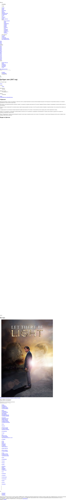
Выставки (4, 66)
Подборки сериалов (5, 415)
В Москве (4, 405)
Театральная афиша (5, 455)
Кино (3, 9)
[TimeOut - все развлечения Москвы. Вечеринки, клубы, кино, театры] (2, 1)
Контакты (6, 32)
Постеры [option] (11, 97)
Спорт (3, 15)
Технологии (4, 478)
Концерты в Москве (5, 429)
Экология (5, 30)
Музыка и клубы (5, 13)
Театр (5, 21)
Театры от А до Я (5, 454)
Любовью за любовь (13, 397)
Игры (5, 22)
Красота (3, 12)
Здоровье (3, 439)
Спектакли (4, 65)
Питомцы (6, 27)
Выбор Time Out (5, 18)
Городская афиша (5, 408)
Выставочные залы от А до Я (7, 437)
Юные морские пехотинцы (4, 397)
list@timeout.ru (25, 498)
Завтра (3, 36)
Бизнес (5, 26)
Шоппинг (4, 468)
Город (3, 8)
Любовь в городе (5, 407)
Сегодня (3, 35)
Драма (1, 96)
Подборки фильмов (5, 414)
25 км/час (18, 397)
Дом (5, 28)
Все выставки (4, 435)
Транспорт (6, 29)
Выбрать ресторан (5, 418)
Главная (3, 72)
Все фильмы (4, 73)
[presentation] (0, 60)
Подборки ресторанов (6, 422)
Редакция (3, 493)
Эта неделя (4, 37)
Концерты (4, 64)
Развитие (3, 444)
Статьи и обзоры (5, 412)
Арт (2, 16)
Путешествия (4, 14)
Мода (3, 11)
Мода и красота (7, 20)
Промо (3, 480)
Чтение (5, 25)
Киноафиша (4, 411)
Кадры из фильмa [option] (6, 97)
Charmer (5, 499)
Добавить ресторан (5, 421)
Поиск (3, 7)
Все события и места (5, 39)
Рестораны (4, 10)
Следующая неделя (5, 38)
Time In (5, 24)
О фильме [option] (1, 97)
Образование (6, 23)
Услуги (3, 482)
